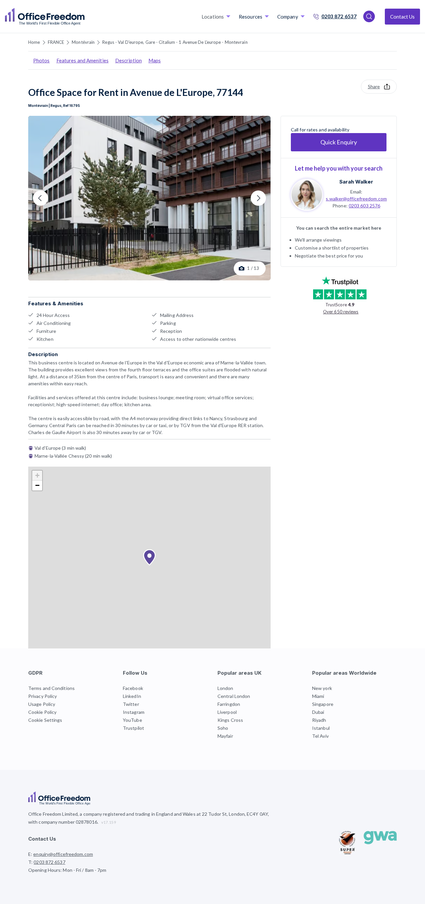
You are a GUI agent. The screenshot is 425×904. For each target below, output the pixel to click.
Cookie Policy (42, 712)
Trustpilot (133, 728)
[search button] (84, 16)
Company (287, 17)
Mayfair (225, 736)
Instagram (133, 712)
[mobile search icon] (369, 16)
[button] (149, 557)
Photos (41, 60)
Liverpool (227, 712)
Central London (233, 696)
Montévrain (83, 42)
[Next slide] (258, 198)
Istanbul (321, 728)
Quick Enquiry (338, 142)
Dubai (318, 712)
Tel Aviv (320, 736)
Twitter (131, 704)
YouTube (132, 720)
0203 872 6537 (339, 16)
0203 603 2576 (364, 205)
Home (34, 42)
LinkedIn (132, 696)
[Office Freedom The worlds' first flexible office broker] (45, 16)
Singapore (322, 704)
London (225, 688)
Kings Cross (230, 720)
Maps (154, 60)
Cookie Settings (45, 720)
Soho (222, 728)
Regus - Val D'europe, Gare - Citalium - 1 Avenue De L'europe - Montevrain (174, 42)
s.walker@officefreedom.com (356, 198)
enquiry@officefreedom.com (63, 854)
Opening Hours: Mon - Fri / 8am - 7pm (67, 870)
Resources (250, 17)
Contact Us (402, 17)
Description (128, 60)
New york (322, 688)
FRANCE (56, 42)
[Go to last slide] (40, 198)
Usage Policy (41, 704)
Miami (318, 696)
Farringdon (228, 704)
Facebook (133, 688)
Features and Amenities (82, 60)
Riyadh (319, 720)
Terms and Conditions (51, 688)
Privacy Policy (42, 696)
